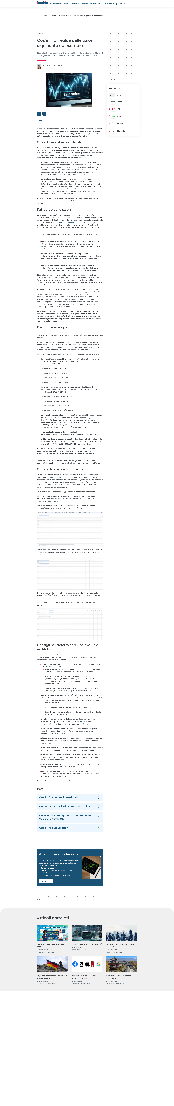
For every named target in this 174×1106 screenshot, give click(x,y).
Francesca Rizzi (55, 65)
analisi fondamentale (65, 222)
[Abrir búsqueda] (136, 4)
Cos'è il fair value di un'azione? (58, 797)
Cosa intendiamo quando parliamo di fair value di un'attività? (66, 817)
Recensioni (55, 3)
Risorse (84, 3)
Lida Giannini (77, 947)
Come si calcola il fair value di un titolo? (64, 806)
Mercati (75, 3)
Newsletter (125, 4)
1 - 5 (112, 95)
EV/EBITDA (81, 721)
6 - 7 (119, 95)
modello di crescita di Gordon (62, 477)
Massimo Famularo (44, 981)
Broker (66, 3)
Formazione (96, 3)
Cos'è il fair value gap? (53, 828)
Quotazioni (109, 3)
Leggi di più (45, 881)
